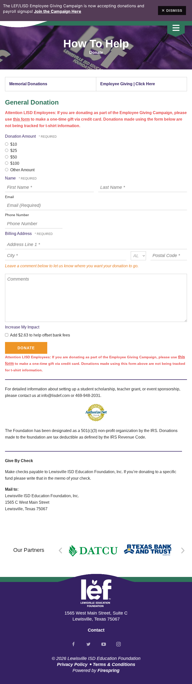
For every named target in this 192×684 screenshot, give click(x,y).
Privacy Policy (72, 664)
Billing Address (19, 233)
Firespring (109, 670)
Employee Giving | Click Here (127, 84)
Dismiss (174, 11)
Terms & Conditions (114, 664)
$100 (14, 163)
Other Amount (21, 170)
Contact (96, 630)
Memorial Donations (28, 84)
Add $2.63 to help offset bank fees (39, 335)
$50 (13, 157)
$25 (13, 150)
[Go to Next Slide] (182, 550)
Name (11, 178)
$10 (13, 144)
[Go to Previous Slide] (60, 550)
